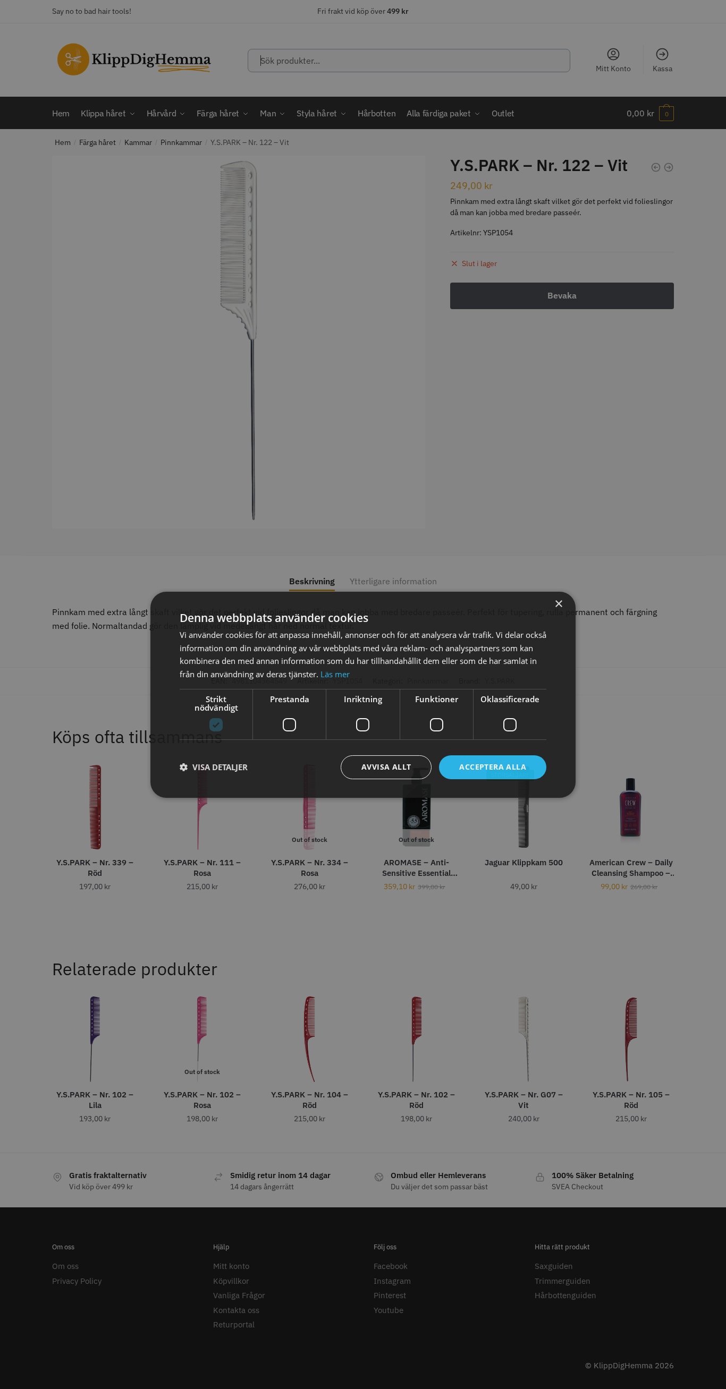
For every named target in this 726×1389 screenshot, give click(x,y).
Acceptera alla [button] (492, 767)
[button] (214, 767)
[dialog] (363, 694)
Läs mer (335, 674)
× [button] (558, 604)
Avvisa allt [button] (386, 767)
